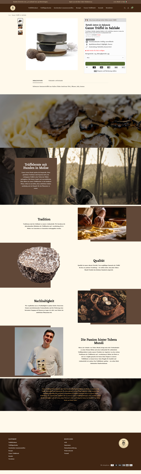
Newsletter (109, 8)
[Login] (128, 8)
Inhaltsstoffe (38, 80)
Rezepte (78, 8)
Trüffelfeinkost (33, 8)
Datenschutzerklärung (70, 448)
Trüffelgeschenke (45, 8)
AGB (65, 442)
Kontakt (100, 8)
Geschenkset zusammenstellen (63, 8)
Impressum (67, 445)
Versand (66, 453)
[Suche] (124, 8)
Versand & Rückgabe (56, 80)
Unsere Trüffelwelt (90, 8)
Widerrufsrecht (68, 451)
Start (9, 15)
